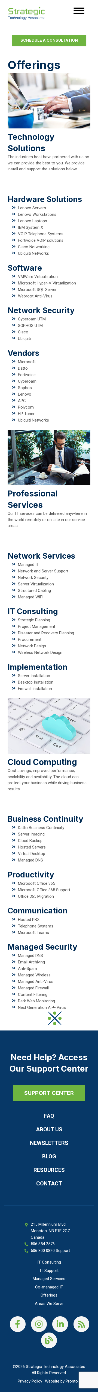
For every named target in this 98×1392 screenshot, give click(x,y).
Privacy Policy (30, 1381)
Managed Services (49, 1278)
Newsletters (49, 1143)
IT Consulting (49, 1262)
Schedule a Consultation (49, 40)
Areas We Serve (49, 1303)
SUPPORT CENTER (49, 1093)
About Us (49, 1129)
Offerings (49, 1295)
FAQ (49, 1116)
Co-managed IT (49, 1287)
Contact (49, 1183)
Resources (49, 1170)
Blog (49, 1156)
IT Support (49, 1270)
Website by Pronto (61, 1381)
